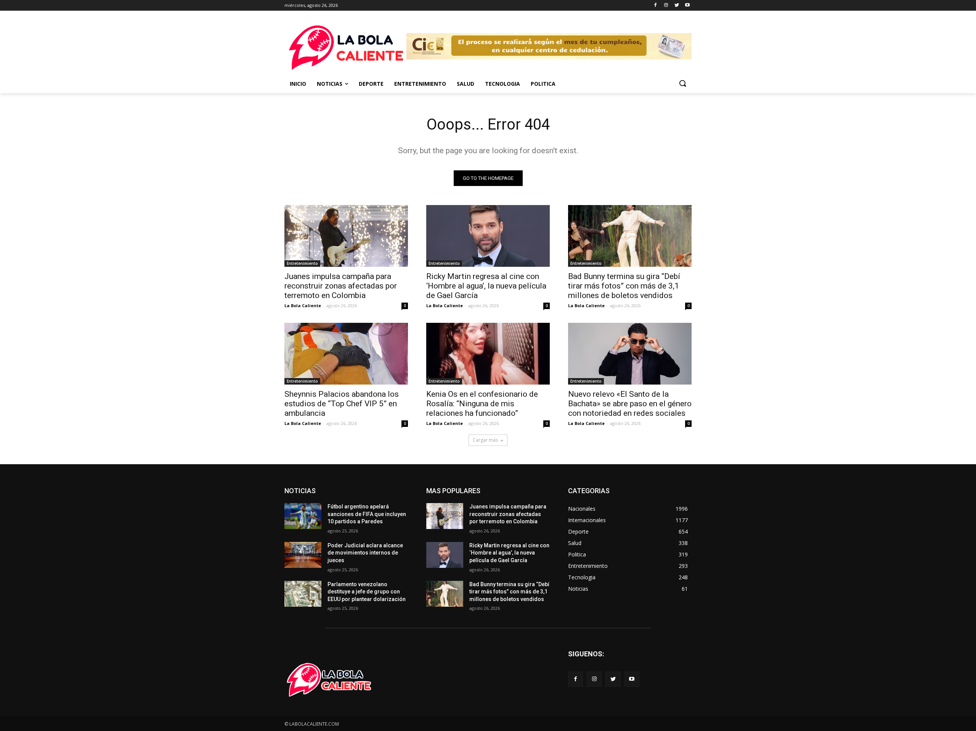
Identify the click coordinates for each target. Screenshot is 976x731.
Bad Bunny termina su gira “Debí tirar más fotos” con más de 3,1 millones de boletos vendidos (624, 286)
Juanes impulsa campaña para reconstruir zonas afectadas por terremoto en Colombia (340, 286)
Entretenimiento (420, 83)
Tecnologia (502, 83)
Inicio (298, 83)
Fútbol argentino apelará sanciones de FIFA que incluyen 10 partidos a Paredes (366, 513)
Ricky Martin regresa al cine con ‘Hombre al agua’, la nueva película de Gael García (486, 286)
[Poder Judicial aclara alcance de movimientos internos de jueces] (302, 555)
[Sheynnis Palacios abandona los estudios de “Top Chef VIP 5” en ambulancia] (346, 354)
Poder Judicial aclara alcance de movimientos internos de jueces (365, 552)
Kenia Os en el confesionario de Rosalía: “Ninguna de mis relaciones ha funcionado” (482, 404)
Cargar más (485, 440)
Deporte (371, 83)
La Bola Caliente (302, 305)
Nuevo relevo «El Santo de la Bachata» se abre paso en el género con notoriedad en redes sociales (630, 404)
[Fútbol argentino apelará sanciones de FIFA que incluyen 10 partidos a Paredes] (302, 516)
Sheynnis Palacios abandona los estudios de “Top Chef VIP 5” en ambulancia (341, 404)
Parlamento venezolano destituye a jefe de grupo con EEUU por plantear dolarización (366, 591)
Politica (543, 83)
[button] (682, 84)
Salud (465, 83)
